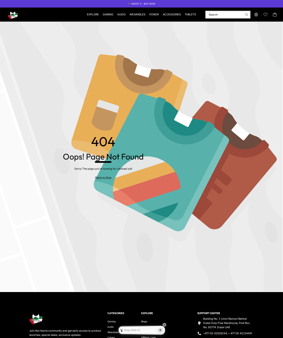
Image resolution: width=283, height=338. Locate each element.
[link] (103, 177)
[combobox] (228, 14)
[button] (274, 14)
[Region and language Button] (256, 14)
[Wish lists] (265, 14)
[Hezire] (13, 14)
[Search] (246, 14)
